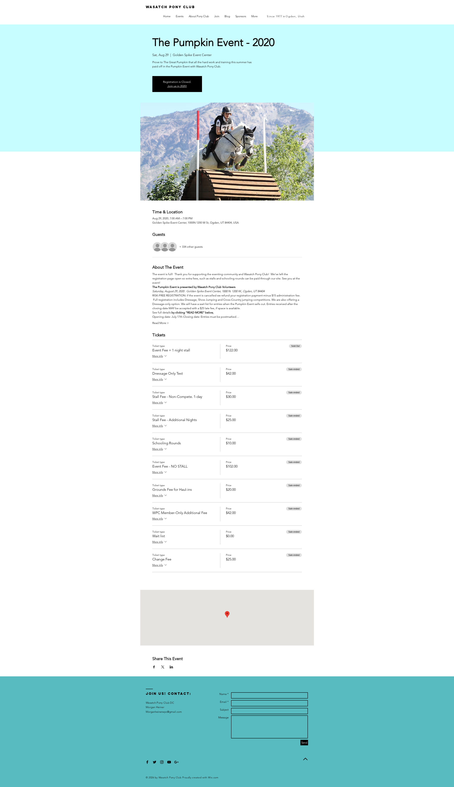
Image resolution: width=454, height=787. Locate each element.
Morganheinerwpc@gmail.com (164, 711)
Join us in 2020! (177, 86)
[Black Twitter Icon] (154, 762)
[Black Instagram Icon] (162, 762)
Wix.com (213, 777)
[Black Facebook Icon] (147, 762)
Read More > (160, 323)
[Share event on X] (162, 667)
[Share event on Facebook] (154, 667)
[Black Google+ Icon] (176, 762)
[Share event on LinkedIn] (171, 667)
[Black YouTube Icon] (169, 762)
